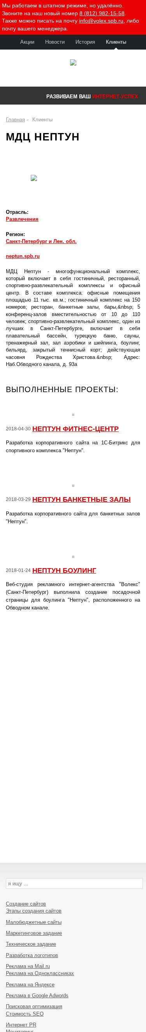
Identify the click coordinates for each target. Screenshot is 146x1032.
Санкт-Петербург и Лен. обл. (41, 241)
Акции (27, 42)
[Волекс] (73, 63)
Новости (55, 42)
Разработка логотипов (32, 955)
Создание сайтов (26, 904)
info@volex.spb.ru (101, 21)
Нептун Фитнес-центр (75, 429)
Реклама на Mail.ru (28, 966)
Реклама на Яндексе (30, 985)
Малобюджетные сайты (34, 922)
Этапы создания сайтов (34, 911)
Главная (15, 120)
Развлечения (22, 219)
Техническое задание (31, 944)
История (85, 42)
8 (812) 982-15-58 (102, 13)
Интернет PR (21, 1025)
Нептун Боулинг (64, 570)
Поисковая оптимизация (34, 1006)
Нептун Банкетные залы (81, 499)
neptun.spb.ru (23, 256)
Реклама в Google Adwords (37, 995)
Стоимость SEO (25, 1014)
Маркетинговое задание (34, 933)
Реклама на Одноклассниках (40, 973)
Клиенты (116, 42)
